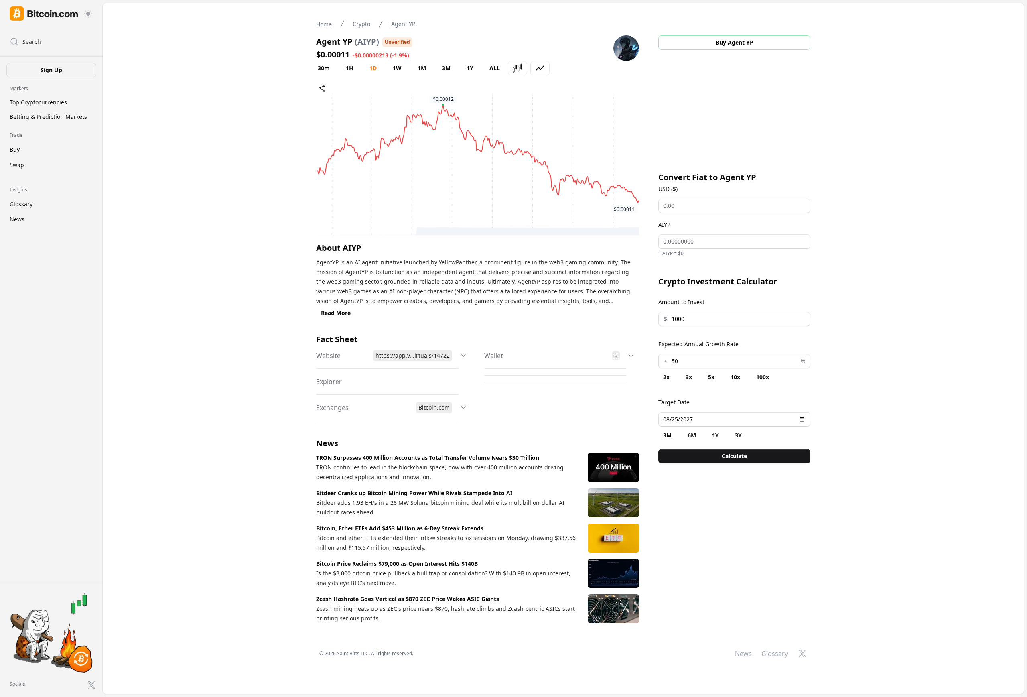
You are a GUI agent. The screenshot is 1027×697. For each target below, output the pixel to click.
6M (692, 435)
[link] (43, 13)
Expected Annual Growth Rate (698, 344)
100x (762, 377)
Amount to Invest (681, 302)
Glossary (21, 204)
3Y (738, 435)
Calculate (734, 456)
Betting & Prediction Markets (48, 116)
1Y (470, 68)
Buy (15, 149)
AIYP (664, 224)
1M (422, 68)
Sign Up (51, 70)
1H (349, 68)
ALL (494, 68)
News (17, 219)
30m (324, 68)
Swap (17, 165)
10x (735, 377)
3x (689, 377)
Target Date (674, 402)
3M (446, 68)
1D (373, 68)
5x (711, 377)
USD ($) (668, 189)
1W (397, 68)
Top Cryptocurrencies (38, 102)
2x (666, 377)
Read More (336, 313)
